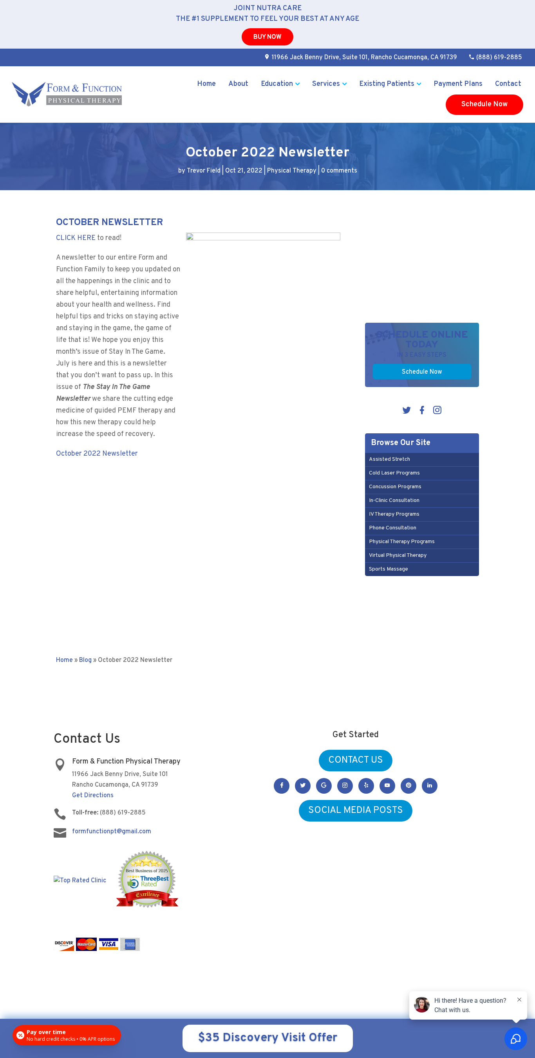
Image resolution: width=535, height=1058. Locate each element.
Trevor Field (204, 171)
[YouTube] (387, 786)
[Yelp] (366, 786)
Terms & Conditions (411, 981)
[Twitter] (407, 412)
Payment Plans (458, 84)
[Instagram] (437, 412)
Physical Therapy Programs (402, 541)
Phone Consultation (392, 528)
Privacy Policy (370, 981)
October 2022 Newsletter (97, 453)
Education (277, 84)
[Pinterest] (408, 786)
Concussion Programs (395, 487)
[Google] (324, 786)
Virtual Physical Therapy (398, 555)
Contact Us (355, 760)
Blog (85, 660)
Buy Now (267, 37)
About (238, 84)
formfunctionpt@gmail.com (111, 832)
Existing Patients (386, 84)
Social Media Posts (355, 810)
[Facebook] (422, 412)
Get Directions (93, 796)
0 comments (339, 171)
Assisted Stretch (389, 459)
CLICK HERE (76, 238)
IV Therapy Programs (394, 514)
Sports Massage (388, 569)
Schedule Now (484, 104)
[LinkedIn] (429, 786)
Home (206, 84)
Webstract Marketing (325, 981)
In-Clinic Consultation (394, 500)
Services (326, 84)
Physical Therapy (291, 171)
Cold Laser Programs (394, 473)
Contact (508, 84)
